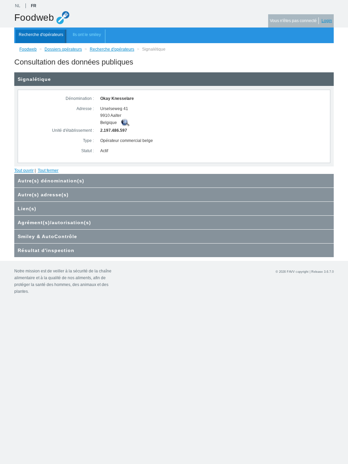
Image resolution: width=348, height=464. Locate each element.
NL (17, 5)
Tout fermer (48, 170)
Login (326, 20)
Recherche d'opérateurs (41, 34)
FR (33, 5)
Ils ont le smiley (87, 34)
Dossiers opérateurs (63, 49)
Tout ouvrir (24, 170)
